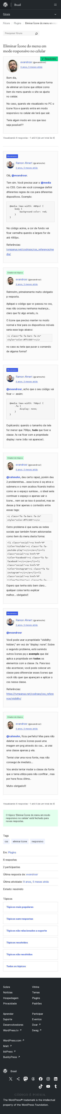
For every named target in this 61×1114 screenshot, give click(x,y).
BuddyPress (11, 1057)
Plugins (17, 23)
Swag (37, 1030)
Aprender (8, 1013)
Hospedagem (10, 998)
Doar (36, 1024)
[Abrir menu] (56, 4)
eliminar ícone (20, 841)
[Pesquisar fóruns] (36, 33)
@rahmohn (13, 477)
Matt (7, 1046)
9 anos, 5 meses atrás (31, 67)
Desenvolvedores (13, 1024)
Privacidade (10, 1003)
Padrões (37, 1003)
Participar (37, 1013)
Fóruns (6, 14)
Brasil (13, 1071)
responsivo (37, 841)
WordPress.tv (12, 1030)
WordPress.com (13, 1040)
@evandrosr (19, 175)
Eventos (37, 1019)
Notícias (8, 992)
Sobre (6, 987)
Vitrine (35, 987)
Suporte (7, 1019)
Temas (36, 992)
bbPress (9, 1051)
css (6, 841)
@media (46, 182)
